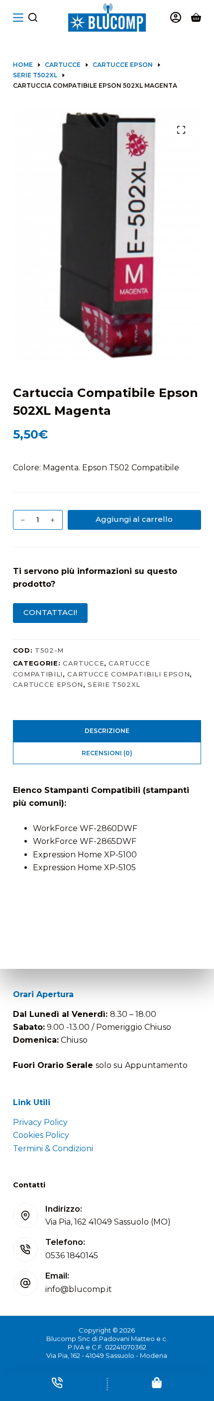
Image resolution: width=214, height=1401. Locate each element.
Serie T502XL (114, 684)
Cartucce (83, 663)
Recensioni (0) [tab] (107, 753)
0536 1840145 (71, 1255)
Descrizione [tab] (107, 730)
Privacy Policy (40, 1122)
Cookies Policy (41, 1135)
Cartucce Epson (48, 684)
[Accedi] (175, 17)
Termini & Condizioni (53, 1148)
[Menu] (18, 17)
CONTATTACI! (50, 612)
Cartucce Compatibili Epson (128, 674)
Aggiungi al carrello (134, 519)
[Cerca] (32, 17)
